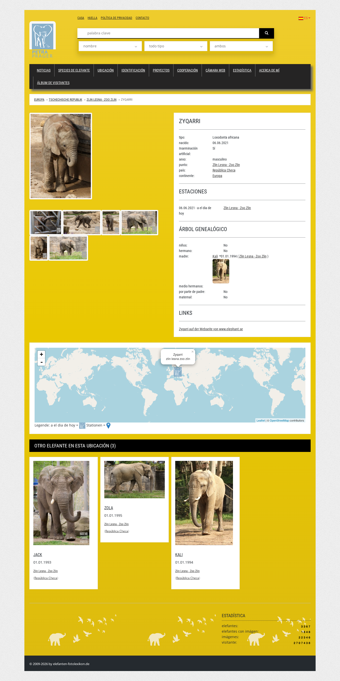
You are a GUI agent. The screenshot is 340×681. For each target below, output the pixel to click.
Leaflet (261, 420)
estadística (242, 70)
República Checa (224, 170)
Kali (215, 256)
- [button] (41, 361)
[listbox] (110, 46)
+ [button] (41, 354)
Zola (108, 508)
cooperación (187, 70)
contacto (142, 18)
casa (80, 18)
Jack (37, 554)
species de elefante (74, 70)
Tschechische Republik (65, 99)
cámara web (215, 70)
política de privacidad (116, 18)
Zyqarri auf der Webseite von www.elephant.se (211, 329)
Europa (39, 99)
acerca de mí (269, 70)
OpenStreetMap (279, 420)
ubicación (106, 70)
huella (92, 18)
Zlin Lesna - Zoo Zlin (101, 99)
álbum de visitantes (53, 83)
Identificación (133, 70)
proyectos (161, 70)
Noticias (44, 70)
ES (305, 18)
